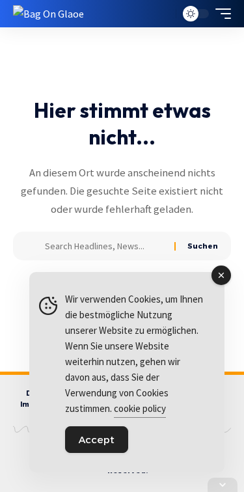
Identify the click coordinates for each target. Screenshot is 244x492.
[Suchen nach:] (104, 246)
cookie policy (140, 408)
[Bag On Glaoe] (48, 14)
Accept (97, 439)
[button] (163, 14)
